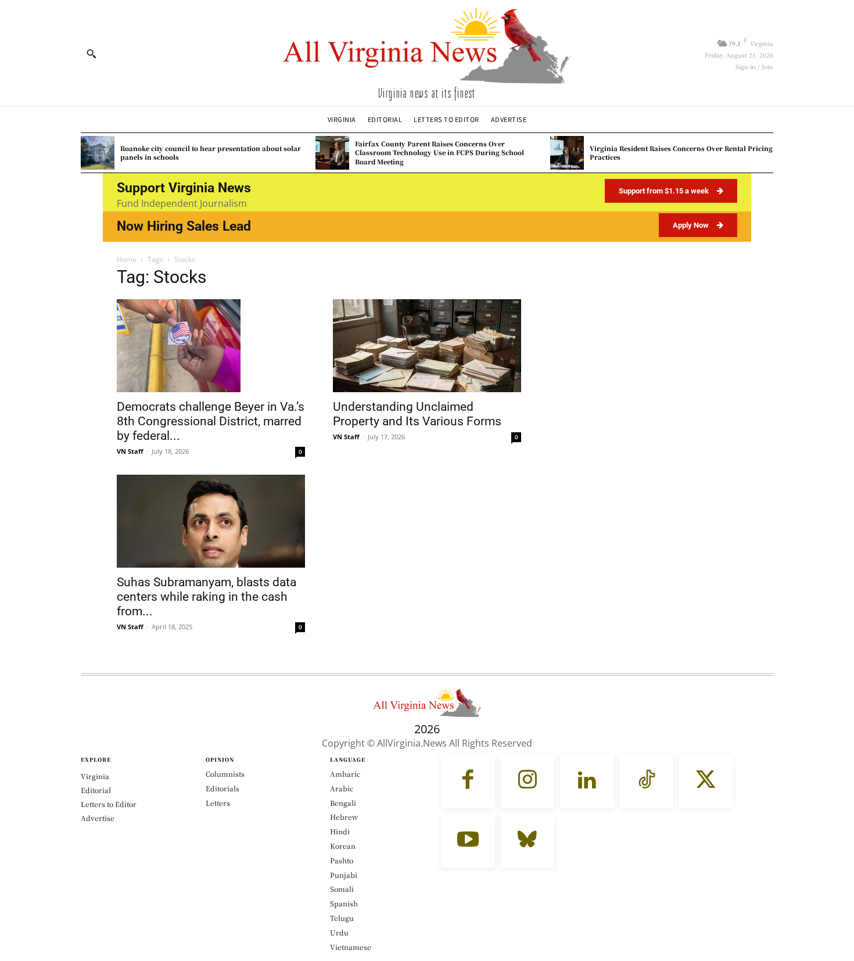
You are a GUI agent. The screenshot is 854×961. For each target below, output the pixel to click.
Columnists (225, 774)
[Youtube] (468, 841)
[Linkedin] (587, 781)
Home (127, 259)
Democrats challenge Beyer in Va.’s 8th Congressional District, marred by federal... (210, 421)
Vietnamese (350, 947)
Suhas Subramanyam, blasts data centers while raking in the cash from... (206, 596)
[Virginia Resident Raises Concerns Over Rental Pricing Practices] (567, 153)
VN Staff (130, 451)
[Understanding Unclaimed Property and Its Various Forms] (427, 345)
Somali (342, 889)
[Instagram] (528, 781)
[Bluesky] (528, 841)
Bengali (343, 803)
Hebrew (344, 817)
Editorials (222, 788)
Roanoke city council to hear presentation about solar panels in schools (210, 153)
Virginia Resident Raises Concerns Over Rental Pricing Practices (681, 153)
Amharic (345, 774)
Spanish (344, 903)
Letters (218, 803)
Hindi (340, 831)
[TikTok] (647, 781)
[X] (706, 781)
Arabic (341, 788)
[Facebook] (468, 781)
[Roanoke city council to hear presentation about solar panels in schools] (97, 153)
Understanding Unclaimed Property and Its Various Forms (417, 414)
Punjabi (343, 875)
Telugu (342, 918)
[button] (91, 53)
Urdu (339, 932)
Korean (343, 846)
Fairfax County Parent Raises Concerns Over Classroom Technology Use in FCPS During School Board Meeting (439, 152)
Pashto (341, 860)
